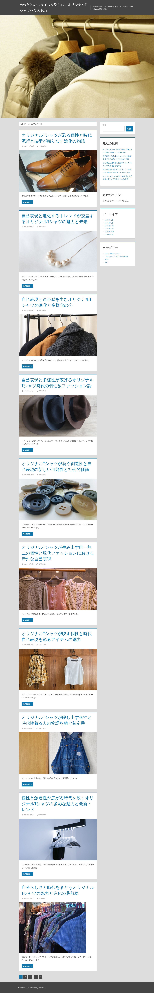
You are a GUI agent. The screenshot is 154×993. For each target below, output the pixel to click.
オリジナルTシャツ (112, 253)
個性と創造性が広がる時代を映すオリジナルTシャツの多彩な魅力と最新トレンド (58, 803)
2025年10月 (109, 232)
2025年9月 (109, 234)
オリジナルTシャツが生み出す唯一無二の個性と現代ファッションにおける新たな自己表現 (58, 553)
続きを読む (26, 202)
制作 (107, 259)
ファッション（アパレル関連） (117, 256)
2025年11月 (109, 229)
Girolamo (42, 146)
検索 (104, 125)
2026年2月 (109, 220)
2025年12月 (109, 226)
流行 (107, 262)
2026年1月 (109, 223)
